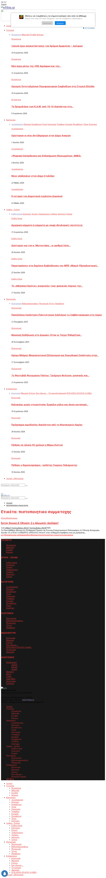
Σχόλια (9, 577)
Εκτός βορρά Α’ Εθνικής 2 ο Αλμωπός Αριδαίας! (30, 523)
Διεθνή (14, 669)
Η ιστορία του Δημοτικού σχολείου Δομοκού (36, 196)
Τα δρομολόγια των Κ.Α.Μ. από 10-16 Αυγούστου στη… (42, 106)
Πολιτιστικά (16, 308)
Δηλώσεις (10, 574)
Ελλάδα (9, 550)
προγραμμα (68, 535)
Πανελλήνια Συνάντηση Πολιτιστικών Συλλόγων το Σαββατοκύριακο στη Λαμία (56, 315)
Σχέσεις (9, 643)
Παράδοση (10, 628)
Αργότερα (47, 23)
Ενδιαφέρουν (11, 389)
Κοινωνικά (15, 398)
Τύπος (8, 606)
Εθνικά (4, 518)
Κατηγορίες (11, 120)
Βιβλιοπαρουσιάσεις (14, 621)
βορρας (34, 535)
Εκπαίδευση (11, 591)
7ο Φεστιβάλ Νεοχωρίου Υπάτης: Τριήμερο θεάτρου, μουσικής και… (50, 375)
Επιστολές (10, 565)
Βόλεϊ (8, 674)
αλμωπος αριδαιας (16, 535)
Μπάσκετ (10, 672)
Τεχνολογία (11, 650)
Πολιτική (10, 589)
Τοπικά (14, 665)
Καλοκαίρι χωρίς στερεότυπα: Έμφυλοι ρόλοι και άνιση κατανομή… (49, 404)
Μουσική (10, 640)
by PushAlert (90, 28)
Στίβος (9, 676)
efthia (7, 528)
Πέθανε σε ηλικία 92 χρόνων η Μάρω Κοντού (37, 445)
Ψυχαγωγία (11, 623)
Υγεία (8, 594)
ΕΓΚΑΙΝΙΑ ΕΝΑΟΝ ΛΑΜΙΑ (18, 647)
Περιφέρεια (16, 39)
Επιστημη (10, 608)
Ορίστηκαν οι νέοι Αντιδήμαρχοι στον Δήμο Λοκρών (41, 135)
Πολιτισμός (11, 299)
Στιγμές (9, 567)
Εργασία (9, 601)
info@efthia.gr (28, 700)
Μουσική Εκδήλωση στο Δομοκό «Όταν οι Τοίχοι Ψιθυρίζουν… (46, 335)
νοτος (39, 535)
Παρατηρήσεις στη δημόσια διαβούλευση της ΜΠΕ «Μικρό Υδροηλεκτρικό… (54, 265)
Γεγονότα (10, 30)
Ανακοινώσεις (12, 570)
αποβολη (27, 535)
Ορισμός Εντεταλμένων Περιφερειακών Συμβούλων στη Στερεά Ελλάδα (52, 86)
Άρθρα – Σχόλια (13, 209)
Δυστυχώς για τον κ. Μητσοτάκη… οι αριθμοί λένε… (41, 245)
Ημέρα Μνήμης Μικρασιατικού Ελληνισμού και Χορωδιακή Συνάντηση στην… (55, 355)
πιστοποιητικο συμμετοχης (53, 535)
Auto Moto (10, 679)
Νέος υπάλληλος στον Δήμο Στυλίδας (33, 176)
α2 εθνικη (5, 535)
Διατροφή (10, 652)
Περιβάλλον (11, 603)
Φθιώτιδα (10, 547)
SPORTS (10, 779)
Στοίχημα (10, 683)
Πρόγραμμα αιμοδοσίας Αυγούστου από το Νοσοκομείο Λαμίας (46, 424)
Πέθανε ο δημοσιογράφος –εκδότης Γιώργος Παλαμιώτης (44, 465)
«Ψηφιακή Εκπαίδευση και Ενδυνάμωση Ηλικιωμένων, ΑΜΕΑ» (46, 155)
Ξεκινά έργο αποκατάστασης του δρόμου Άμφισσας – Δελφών (47, 46)
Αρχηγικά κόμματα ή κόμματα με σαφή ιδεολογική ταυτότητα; (47, 225)
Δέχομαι (60, 23)
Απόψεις (9, 572)
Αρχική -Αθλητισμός (15, 478)
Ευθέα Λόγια (16, 218)
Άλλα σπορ (11, 681)
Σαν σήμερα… (12, 645)
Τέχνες (9, 625)
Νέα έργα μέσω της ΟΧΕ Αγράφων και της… (36, 66)
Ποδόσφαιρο (12, 518)
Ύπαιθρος (10, 599)
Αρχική (9, 26)
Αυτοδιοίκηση (17, 129)
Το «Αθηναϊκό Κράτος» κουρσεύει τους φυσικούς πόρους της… (47, 286)
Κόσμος (9, 552)
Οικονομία (10, 596)
